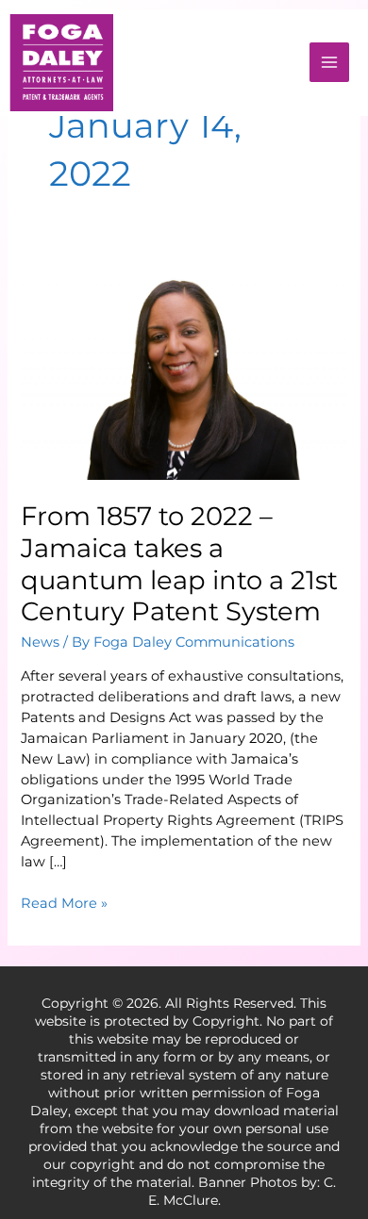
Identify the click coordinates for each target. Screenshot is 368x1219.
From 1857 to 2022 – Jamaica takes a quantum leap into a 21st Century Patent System (179, 564)
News (40, 642)
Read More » (64, 903)
